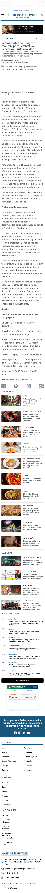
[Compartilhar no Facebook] (3, 386)
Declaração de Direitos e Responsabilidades (9, 835)
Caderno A (6, 757)
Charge (5, 765)
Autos (4, 748)
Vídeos (4, 791)
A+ (41, 39)
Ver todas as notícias (22, 680)
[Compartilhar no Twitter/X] (16, 386)
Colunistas (28, 748)
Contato (4, 815)
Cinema (5, 770)
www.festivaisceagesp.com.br (19, 379)
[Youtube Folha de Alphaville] (28, 732)
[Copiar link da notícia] (41, 386)
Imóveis (4, 783)
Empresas (28, 765)
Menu (2, 15)
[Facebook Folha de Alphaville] (15, 732)
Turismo (4, 796)
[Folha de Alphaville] (22, 15)
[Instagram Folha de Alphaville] (19, 732)
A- (37, 39)
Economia (28, 752)
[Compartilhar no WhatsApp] (29, 386)
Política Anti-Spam (6, 843)
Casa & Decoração (9, 761)
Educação (28, 761)
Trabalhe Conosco (5, 827)
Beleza (4, 752)
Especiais (28, 770)
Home (3, 787)
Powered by (5, 888)
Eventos (4, 800)
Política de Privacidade (6, 821)
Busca (42, 15)
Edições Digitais (30, 757)
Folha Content (7, 805)
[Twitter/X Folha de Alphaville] (24, 732)
